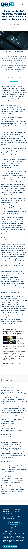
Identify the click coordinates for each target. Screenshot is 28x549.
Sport (16, 508)
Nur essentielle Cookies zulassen (10, 544)
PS (14, 27)
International (7, 513)
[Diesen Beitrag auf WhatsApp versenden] (19, 77)
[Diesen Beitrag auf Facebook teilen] (16, 77)
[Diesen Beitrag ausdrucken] (12, 77)
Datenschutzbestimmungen (15, 541)
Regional (6, 510)
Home (5, 508)
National (6, 511)
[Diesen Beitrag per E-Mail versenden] (8, 77)
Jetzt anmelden (14, 522)
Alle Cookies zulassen (10, 546)
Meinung (17, 510)
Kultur (17, 511)
